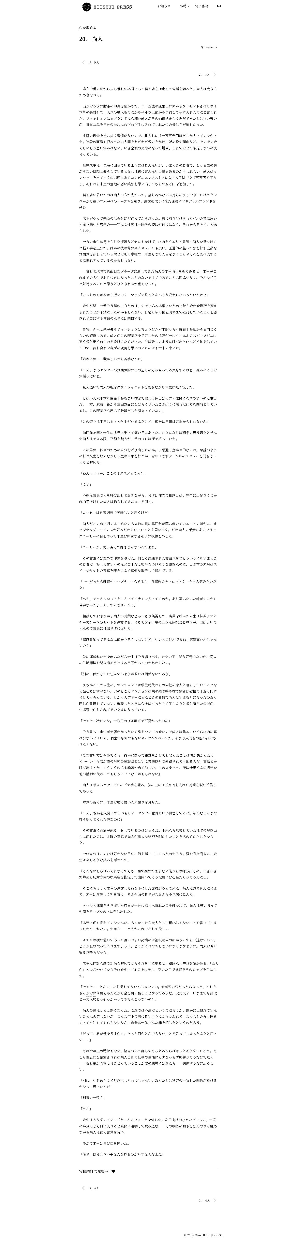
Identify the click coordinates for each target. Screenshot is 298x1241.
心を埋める (87, 27)
